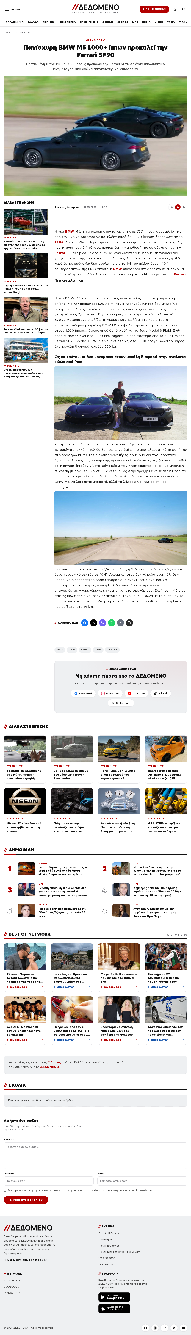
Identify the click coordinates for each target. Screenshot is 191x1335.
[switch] (175, 9)
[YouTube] (183, 1328)
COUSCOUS (11, 1286)
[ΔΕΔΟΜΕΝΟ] (28, 1228)
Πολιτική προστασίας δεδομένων (119, 1251)
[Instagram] (155, 1328)
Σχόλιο (9, 1139)
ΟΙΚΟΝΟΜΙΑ (68, 22)
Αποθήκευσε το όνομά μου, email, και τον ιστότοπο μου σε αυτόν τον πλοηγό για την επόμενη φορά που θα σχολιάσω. (80, 1190)
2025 (60, 649)
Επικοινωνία (105, 1264)
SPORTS (122, 22)
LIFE (135, 22)
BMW (72, 649)
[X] (174, 1328)
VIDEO (159, 22)
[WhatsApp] (111, 622)
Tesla (98, 649)
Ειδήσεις (54, 1062)
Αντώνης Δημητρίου (67, 207)
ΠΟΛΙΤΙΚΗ (49, 22)
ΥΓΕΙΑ (171, 22)
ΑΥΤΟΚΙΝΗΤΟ (23, 32)
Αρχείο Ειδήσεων (109, 1233)
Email (102, 1173)
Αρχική (8, 32)
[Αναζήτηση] (183, 9)
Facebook (85, 693)
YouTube (139, 693)
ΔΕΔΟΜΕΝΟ (49, 1066)
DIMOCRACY (12, 1293)
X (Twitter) (123, 702)
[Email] (120, 622)
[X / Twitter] (93, 622)
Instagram (112, 693)
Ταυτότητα (105, 1239)
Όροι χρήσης (106, 1258)
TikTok (163, 693)
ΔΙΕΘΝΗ (107, 22)
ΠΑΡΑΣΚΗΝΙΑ (15, 22)
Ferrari (85, 649)
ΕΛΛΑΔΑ (33, 22)
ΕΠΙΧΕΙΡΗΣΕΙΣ (89, 22)
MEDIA (146, 22)
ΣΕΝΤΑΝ (112, 649)
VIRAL (183, 22)
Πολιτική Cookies (109, 1245)
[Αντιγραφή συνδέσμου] (129, 622)
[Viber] (102, 622)
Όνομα (9, 1173)
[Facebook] (84, 622)
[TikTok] (164, 1328)
